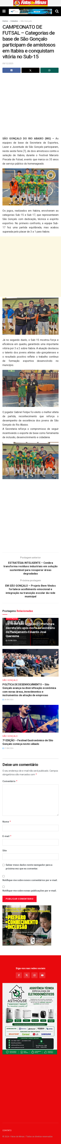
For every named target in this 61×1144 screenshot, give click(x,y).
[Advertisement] (30, 106)
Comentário (10, 781)
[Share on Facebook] (11, 70)
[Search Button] (57, 11)
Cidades (14, 21)
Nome (6, 821)
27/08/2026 (8, 748)
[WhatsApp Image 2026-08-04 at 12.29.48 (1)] (29, 1018)
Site (4, 850)
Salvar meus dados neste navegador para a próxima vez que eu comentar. (29, 867)
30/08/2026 (12, 640)
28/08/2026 (8, 700)
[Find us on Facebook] (19, 975)
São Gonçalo (26, 21)
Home (5, 21)
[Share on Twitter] (30, 70)
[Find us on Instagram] (34, 975)
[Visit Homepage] (30, 3)
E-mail (7, 836)
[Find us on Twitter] (27, 975)
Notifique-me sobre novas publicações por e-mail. (29, 890)
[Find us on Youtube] (42, 975)
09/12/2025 (7, 63)
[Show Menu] (4, 11)
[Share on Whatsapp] (49, 70)
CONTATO (7, 1130)
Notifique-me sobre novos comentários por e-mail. (30, 880)
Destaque (12, 619)
